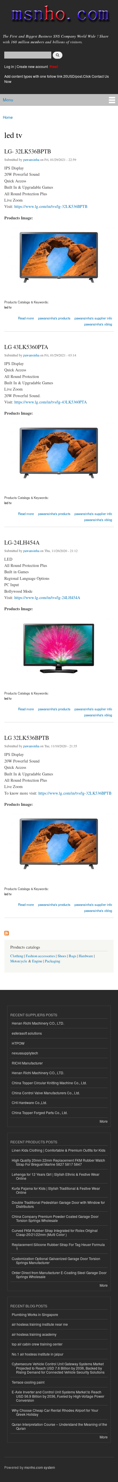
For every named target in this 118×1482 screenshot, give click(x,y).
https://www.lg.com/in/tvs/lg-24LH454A (47, 597)
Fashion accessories (40, 955)
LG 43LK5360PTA (26, 347)
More (104, 1121)
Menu (8, 100)
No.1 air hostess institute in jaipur (37, 1354)
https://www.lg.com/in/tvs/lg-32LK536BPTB (50, 206)
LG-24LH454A (22, 542)
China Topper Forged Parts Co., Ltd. (40, 1112)
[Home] (58, 15)
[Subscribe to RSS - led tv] (6, 932)
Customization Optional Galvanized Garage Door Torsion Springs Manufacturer (56, 1260)
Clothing (16, 955)
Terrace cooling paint (28, 1382)
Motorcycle (18, 961)
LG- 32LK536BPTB (27, 151)
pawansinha (31, 159)
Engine (37, 961)
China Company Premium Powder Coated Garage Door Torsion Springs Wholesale (55, 1218)
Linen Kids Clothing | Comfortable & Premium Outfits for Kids (58, 1150)
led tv (8, 307)
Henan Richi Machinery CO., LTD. (38, 1023)
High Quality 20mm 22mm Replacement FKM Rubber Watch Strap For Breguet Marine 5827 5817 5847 (58, 1162)
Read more (26, 317)
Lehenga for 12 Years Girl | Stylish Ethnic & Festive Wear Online (55, 1176)
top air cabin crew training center (37, 1343)
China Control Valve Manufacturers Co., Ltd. (46, 1092)
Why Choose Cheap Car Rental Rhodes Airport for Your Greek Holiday (55, 1412)
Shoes (62, 955)
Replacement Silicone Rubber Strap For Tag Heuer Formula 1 (58, 1246)
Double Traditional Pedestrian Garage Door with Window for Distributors (58, 1204)
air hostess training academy (34, 1334)
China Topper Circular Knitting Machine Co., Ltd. (49, 1082)
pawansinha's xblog (98, 324)
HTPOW (18, 1043)
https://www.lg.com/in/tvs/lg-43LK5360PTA (50, 402)
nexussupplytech (25, 1052)
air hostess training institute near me (40, 1324)
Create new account (33, 66)
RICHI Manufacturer (27, 1062)
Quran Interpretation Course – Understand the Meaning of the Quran (59, 1426)
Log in (9, 66)
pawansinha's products (54, 318)
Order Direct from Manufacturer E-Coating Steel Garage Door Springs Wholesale (59, 1274)
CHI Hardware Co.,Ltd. (29, 1102)
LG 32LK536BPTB (26, 738)
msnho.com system (39, 1467)
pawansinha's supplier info (93, 318)
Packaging (52, 961)
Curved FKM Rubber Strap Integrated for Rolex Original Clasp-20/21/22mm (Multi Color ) (55, 1232)
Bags (72, 955)
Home (8, 117)
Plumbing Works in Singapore (35, 1314)
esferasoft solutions (27, 1033)
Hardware (86, 955)
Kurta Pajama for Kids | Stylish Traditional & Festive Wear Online (56, 1190)
